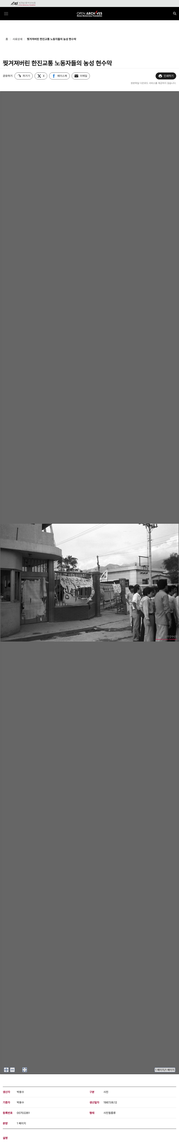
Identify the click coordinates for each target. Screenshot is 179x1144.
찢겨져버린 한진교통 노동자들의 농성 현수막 (51, 39)
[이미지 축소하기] (12, 1069)
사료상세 (17, 39)
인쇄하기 (169, 76)
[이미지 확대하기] (6, 1069)
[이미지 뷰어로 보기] (24, 1069)
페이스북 (62, 76)
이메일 (83, 76)
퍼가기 (26, 76)
